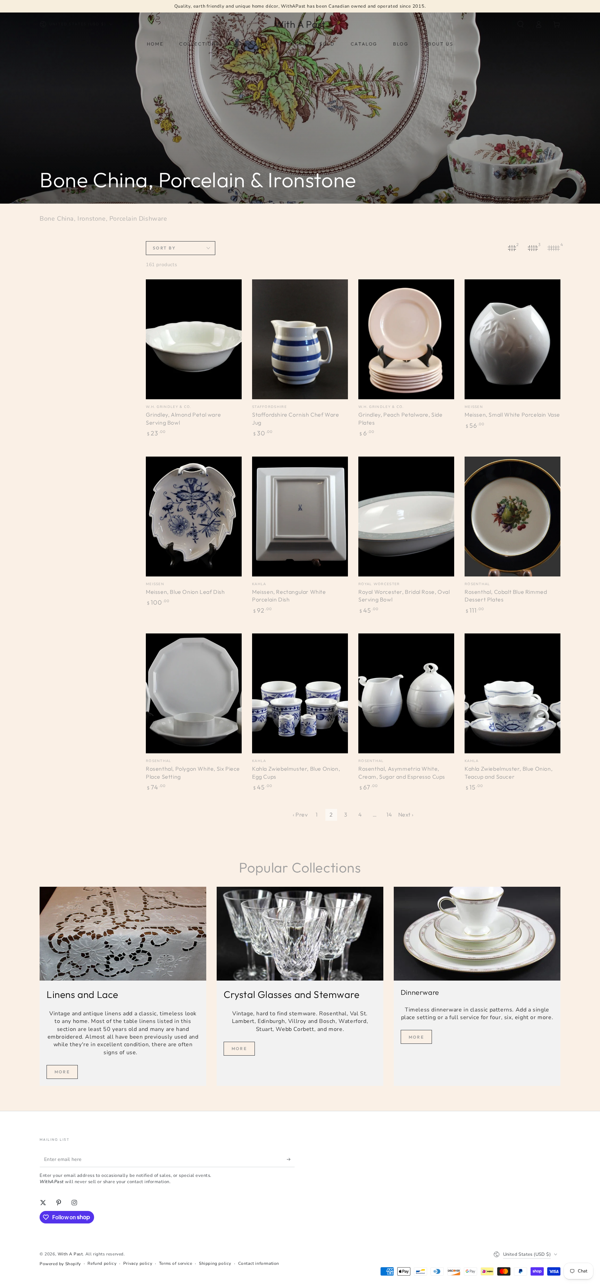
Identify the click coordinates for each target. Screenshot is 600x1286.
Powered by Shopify (60, 1264)
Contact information (258, 1263)
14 (389, 814)
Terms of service (175, 1263)
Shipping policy (215, 1263)
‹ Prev (300, 814)
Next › (406, 814)
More (62, 1071)
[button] (520, 24)
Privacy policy (137, 1263)
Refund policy (102, 1263)
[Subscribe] (291, 1159)
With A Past (70, 1254)
